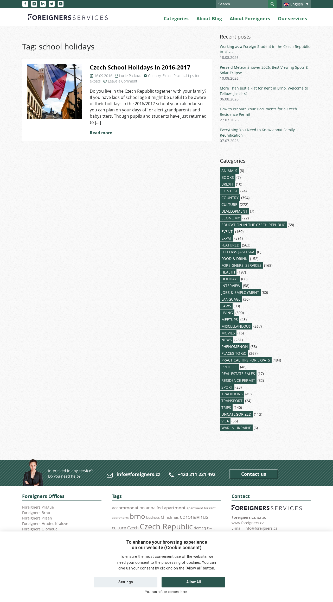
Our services (292, 18)
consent (142, 562)
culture (119, 527)
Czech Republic (166, 526)
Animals (229, 170)
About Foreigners (250, 18)
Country (154, 75)
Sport (227, 387)
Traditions (232, 393)
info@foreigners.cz (138, 474)
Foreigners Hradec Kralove (45, 523)
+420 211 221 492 (196, 474)
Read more (101, 133)
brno (137, 516)
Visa (225, 421)
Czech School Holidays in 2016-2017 (140, 67)
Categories (176, 18)
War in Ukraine (236, 427)
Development (234, 211)
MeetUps (229, 319)
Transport (231, 400)
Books (227, 177)
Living (227, 312)
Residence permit (238, 380)
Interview (230, 285)
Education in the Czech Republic (253, 224)
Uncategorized (236, 414)
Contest (229, 190)
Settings (125, 582)
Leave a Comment (122, 81)
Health (228, 272)
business (153, 517)
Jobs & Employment (240, 292)
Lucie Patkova (130, 75)
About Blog (209, 18)
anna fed (154, 508)
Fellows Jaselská (237, 251)
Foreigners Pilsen (37, 518)
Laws (226, 305)
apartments (120, 517)
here (184, 592)
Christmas (170, 517)
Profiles (229, 366)
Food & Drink (234, 258)
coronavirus (194, 516)
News (226, 339)
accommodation (128, 507)
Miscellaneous (236, 326)
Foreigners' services (241, 265)
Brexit (227, 184)
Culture (229, 204)
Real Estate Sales (238, 373)
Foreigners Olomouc (39, 529)
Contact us (253, 474)
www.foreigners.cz (248, 522)
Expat (167, 75)
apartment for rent (201, 508)
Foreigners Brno (36, 512)
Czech (133, 528)
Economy (230, 218)
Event (227, 231)
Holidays (230, 278)
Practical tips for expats (245, 360)
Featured (230, 245)
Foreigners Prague (38, 507)
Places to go (234, 353)
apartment (174, 508)
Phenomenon (234, 346)
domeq (200, 527)
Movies (228, 333)
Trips (226, 407)
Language (231, 299)
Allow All (193, 582)
